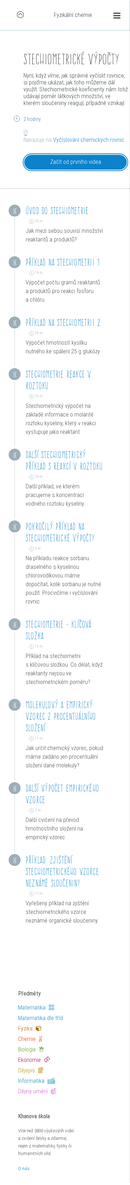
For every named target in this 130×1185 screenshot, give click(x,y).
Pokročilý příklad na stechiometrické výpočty (60, 532)
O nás (24, 1168)
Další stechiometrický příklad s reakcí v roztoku (64, 460)
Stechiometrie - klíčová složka (59, 630)
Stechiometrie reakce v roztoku (58, 380)
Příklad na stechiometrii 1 (63, 262)
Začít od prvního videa (75, 161)
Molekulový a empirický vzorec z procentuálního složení (61, 716)
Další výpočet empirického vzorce (62, 794)
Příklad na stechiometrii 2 (63, 322)
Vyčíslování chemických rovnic (88, 139)
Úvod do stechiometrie (57, 210)
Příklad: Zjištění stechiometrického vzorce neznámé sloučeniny (62, 871)
